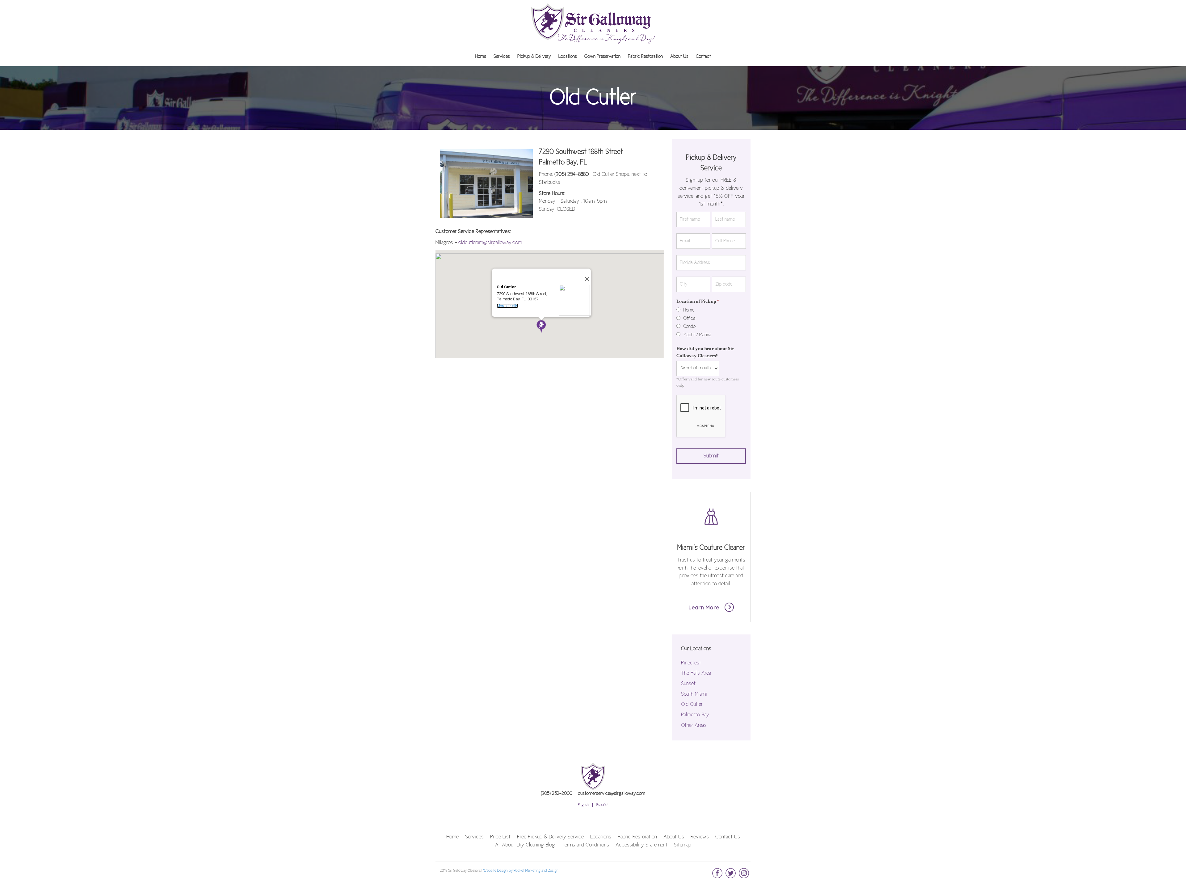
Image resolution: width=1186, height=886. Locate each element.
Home (480, 56)
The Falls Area (696, 673)
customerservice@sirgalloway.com (611, 793)
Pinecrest (691, 663)
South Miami (694, 694)
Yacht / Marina (696, 335)
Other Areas (694, 725)
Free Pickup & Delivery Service (550, 837)
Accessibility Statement (641, 845)
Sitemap (682, 845)
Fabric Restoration (645, 56)
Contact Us (727, 837)
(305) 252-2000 (556, 793)
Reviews (700, 837)
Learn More (704, 607)
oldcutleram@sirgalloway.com (490, 242)
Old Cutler (692, 704)
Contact (703, 56)
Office (688, 318)
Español (602, 805)
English (583, 805)
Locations (567, 56)
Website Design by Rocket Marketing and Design (520, 871)
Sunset (688, 683)
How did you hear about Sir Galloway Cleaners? (705, 352)
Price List (500, 837)
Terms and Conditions (585, 845)
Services (502, 56)
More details (507, 305)
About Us (679, 56)
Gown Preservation (602, 56)
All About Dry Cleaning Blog (525, 845)
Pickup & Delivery (534, 56)
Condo (689, 326)
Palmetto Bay (695, 715)
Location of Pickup (697, 301)
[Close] (583, 276)
